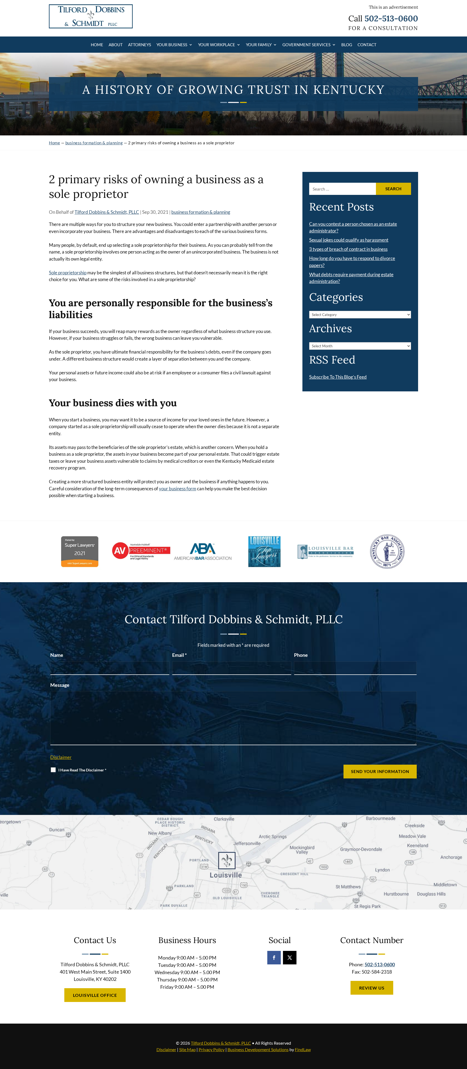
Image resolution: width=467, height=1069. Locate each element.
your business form (177, 488)
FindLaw (303, 1049)
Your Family (259, 44)
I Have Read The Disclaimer (82, 770)
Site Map (187, 1049)
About (116, 44)
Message (59, 685)
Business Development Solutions (258, 1049)
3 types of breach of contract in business (348, 249)
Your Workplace (216, 44)
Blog (346, 44)
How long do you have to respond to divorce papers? (352, 261)
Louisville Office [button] (95, 995)
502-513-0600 (391, 18)
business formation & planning (200, 212)
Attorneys (139, 44)
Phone (301, 655)
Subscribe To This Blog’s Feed (338, 377)
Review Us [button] (372, 987)
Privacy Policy (212, 1049)
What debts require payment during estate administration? (351, 278)
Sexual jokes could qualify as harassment (348, 240)
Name (56, 655)
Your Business (171, 44)
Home (97, 44)
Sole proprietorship (67, 272)
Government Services (306, 44)
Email (179, 655)
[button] (461, 1029)
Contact (367, 44)
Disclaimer (61, 757)
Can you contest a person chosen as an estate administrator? (353, 227)
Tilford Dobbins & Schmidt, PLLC (107, 212)
